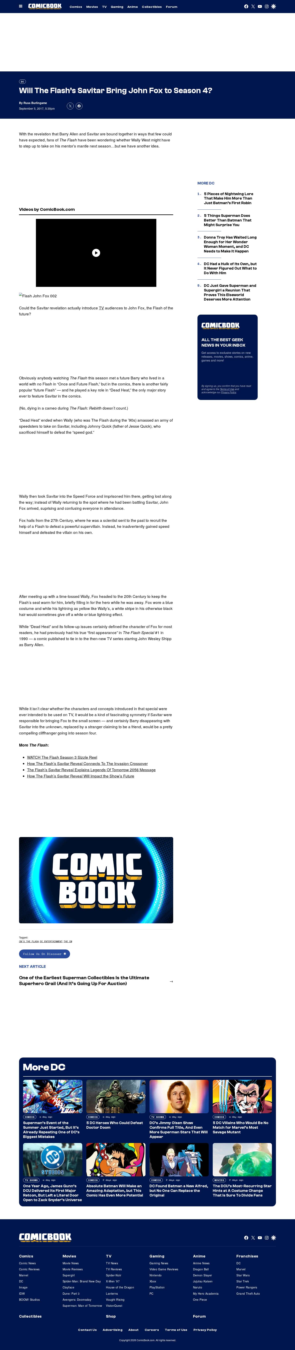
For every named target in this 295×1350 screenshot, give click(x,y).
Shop (111, 1316)
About (133, 1330)
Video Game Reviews (164, 1269)
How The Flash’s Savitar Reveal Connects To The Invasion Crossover (87, 763)
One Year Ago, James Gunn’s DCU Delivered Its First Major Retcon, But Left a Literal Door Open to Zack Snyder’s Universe (52, 1193)
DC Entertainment (51, 941)
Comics (76, 7)
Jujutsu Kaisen (203, 1281)
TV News (112, 1263)
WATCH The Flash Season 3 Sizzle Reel (62, 757)
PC (152, 1293)
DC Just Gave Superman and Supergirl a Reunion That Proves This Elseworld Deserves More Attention (230, 292)
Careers (152, 1330)
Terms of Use (227, 389)
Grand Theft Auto (248, 1293)
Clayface (68, 1287)
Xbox (153, 1281)
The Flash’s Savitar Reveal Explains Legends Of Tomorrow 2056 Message (91, 769)
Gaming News (159, 1263)
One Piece (200, 1299)
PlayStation (157, 1287)
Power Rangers (246, 1287)
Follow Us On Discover (43, 954)
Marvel (23, 1275)
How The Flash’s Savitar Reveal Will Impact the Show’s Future (80, 775)
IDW (22, 1293)
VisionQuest (114, 1306)
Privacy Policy (228, 392)
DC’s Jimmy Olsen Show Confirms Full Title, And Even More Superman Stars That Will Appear (179, 1130)
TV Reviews (114, 1269)
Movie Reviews (73, 1269)
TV (104, 7)
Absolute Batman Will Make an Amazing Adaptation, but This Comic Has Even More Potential (114, 1191)
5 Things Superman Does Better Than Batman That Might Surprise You (227, 220)
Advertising (112, 1330)
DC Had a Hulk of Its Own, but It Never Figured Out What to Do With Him (230, 268)
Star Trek (242, 1281)
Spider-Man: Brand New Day (82, 1281)
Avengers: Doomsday (77, 1299)
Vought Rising (115, 1299)
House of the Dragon (120, 1287)
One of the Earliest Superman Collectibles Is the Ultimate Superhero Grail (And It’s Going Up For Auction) (84, 980)
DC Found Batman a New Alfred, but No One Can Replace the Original (179, 1191)
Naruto (197, 1287)
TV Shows (157, 1117)
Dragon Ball (201, 1269)
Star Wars (243, 1275)
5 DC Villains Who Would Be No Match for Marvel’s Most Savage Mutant (240, 1127)
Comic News (27, 1263)
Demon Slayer (202, 1275)
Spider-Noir (113, 1275)
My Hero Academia (206, 1293)
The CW (68, 941)
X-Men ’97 (113, 1281)
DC (22, 81)
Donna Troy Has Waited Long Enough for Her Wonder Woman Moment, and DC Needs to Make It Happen (230, 244)
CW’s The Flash (29, 941)
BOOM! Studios (29, 1299)
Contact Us (87, 1330)
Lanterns (112, 1293)
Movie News (71, 1263)
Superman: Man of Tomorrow (82, 1306)
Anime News (201, 1263)
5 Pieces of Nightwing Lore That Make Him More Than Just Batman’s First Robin (228, 198)
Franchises (247, 1256)
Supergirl (69, 1275)
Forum (171, 7)
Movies (92, 7)
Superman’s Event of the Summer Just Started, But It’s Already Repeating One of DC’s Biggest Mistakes (51, 1130)
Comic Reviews (29, 1269)
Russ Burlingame (35, 103)
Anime (132, 7)
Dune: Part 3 (71, 1293)
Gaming (117, 7)
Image (23, 1287)
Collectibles (152, 7)
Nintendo (156, 1275)
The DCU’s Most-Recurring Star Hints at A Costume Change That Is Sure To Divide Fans (242, 1191)
